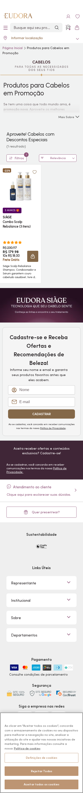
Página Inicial (13, 48)
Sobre (16, 617)
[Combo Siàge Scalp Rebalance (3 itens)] (20, 186)
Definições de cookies (41, 758)
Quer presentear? (46, 512)
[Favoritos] (77, 16)
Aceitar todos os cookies (41, 784)
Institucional (20, 600)
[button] (34, 172)
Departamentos (24, 635)
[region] (41, 752)
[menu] (5, 27)
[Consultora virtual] (68, 27)
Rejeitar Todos (41, 771)
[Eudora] (18, 16)
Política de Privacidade (53, 428)
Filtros (21, 157)
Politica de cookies (27, 748)
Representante (23, 583)
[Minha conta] (68, 16)
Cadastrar (41, 414)
